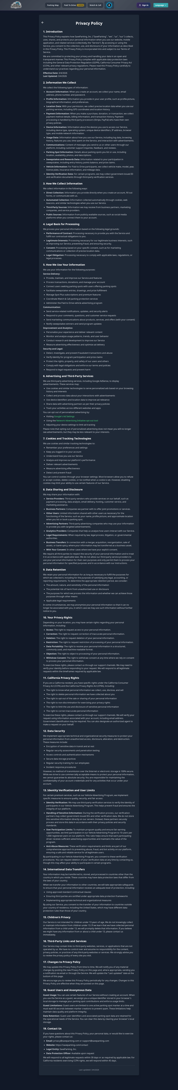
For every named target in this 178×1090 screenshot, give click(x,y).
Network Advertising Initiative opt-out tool (77, 420)
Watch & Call (95, 5)
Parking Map (53, 5)
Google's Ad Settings (64, 416)
